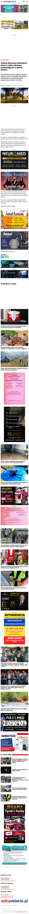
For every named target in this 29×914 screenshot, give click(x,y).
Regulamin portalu (6, 908)
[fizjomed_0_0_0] (14, 722)
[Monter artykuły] (14, 742)
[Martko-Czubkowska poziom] (14, 516)
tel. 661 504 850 (5, 879)
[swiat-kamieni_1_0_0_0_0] (14, 219)
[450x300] (14, 160)
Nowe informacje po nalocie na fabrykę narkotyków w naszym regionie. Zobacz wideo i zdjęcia (14, 665)
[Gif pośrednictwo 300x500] (14, 424)
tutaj (13, 206)
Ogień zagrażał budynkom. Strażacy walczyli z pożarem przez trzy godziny (14, 369)
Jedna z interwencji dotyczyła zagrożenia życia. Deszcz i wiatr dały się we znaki (13, 461)
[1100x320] (14, 274)
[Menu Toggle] (1, 1)
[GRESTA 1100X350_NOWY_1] (14, 24)
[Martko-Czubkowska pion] (14, 389)
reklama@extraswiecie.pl (7, 897)
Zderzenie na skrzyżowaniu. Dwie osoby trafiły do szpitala (19, 788)
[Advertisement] (14, 46)
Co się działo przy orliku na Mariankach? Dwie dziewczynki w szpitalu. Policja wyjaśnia (14, 545)
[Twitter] (5, 257)
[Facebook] (2, 257)
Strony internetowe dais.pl (20, 912)
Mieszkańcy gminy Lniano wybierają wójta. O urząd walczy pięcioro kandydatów (14, 326)
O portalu (4, 905)
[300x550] (14, 823)
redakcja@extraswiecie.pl (7, 896)
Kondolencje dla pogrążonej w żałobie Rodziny (20, 770)
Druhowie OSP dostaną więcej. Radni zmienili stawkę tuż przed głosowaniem (14, 567)
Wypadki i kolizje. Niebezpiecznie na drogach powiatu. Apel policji (14, 709)
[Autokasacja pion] (14, 628)
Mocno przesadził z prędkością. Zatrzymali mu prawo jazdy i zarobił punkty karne (14, 483)
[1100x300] (14, 264)
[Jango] (14, 854)
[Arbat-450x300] (14, 240)
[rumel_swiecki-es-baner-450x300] (14, 181)
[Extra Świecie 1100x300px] (14, 8)
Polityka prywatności (13, 905)
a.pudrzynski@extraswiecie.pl (8, 881)
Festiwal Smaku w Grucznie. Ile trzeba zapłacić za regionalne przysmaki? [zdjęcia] (14, 348)
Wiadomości (5, 60)
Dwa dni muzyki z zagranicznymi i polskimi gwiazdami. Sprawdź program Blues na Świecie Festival (13, 687)
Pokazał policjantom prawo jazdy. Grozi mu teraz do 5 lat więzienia (13, 588)
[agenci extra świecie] (14, 601)
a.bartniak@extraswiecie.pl (7, 889)
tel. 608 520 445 (5, 887)
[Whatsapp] (7, 257)
